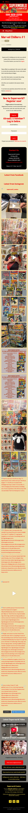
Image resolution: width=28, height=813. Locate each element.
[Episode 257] (14, 438)
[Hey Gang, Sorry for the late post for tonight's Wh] (14, 231)
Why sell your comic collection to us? (14, 767)
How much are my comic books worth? (14, 772)
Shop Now (8, 31)
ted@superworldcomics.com (14, 19)
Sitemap (9, 809)
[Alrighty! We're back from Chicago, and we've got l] (14, 309)
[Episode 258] (14, 257)
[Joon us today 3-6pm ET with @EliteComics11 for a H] (14, 696)
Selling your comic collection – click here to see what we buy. (14, 778)
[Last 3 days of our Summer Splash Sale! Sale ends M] (14, 567)
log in (22, 61)
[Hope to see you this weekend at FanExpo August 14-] (14, 386)
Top (26, 811)
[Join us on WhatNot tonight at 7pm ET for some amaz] (14, 670)
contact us (8, 91)
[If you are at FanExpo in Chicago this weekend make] (14, 335)
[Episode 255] (14, 593)
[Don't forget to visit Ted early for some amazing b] (14, 360)
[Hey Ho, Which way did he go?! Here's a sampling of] (14, 515)
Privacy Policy (17, 809)
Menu (7, 2)
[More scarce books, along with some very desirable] (14, 283)
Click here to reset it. (20, 141)
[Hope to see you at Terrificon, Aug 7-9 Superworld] (14, 490)
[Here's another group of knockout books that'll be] (14, 619)
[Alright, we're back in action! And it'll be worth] (14, 645)
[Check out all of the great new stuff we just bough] (14, 205)
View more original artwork (14, 762)
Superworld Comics (14, 8)
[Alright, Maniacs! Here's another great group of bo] (14, 464)
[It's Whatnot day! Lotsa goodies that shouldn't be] (14, 541)
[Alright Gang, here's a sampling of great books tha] (14, 412)
